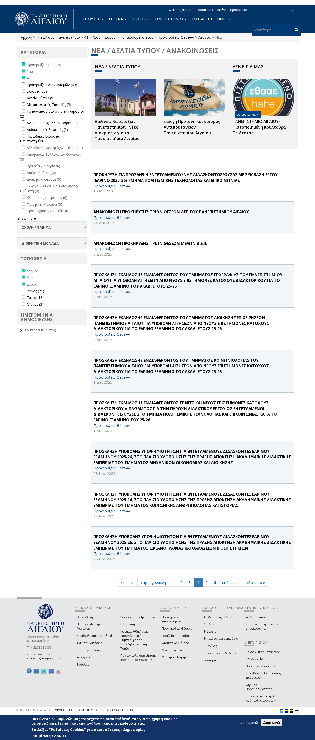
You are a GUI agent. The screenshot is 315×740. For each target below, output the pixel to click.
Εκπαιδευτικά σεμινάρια (221, 639)
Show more (26, 218)
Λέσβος (204, 37)
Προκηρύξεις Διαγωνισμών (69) (52, 84)
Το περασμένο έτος (136, 37)
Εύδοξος (83, 664)
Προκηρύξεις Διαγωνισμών (171, 619)
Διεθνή (222, 10)
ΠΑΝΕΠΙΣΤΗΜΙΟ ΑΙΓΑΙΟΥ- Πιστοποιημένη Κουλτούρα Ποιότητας (259, 127)
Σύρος (110, 37)
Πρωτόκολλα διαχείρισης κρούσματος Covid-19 (138, 658)
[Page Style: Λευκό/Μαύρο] (292, 711)
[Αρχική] (44, 19)
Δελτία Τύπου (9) (40, 98)
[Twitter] (44, 671)
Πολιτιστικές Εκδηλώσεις (221, 653)
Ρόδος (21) (35, 291)
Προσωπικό (238, 10)
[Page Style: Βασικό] (282, 711)
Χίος (96, 37)
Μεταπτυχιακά (172, 650)
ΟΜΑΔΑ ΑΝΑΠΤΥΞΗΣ (120, 710)
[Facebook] (36, 671)
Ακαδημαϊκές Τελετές (218, 617)
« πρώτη (127, 582)
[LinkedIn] (51, 671)
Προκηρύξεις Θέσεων (176, 37)
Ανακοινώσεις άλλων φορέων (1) (53, 122)
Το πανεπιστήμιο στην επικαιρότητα (262, 626)
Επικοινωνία (254, 659)
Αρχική (26, 37)
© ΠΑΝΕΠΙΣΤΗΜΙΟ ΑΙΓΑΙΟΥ (33, 710)
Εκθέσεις (210, 631)
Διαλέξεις (210, 624)
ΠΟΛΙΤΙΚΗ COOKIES (89, 710)
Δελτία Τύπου (256, 617)
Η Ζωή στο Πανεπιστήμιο (58, 37)
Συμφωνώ (249, 722)
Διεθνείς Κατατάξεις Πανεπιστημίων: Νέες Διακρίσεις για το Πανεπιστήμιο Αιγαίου (117, 130)
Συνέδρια (210, 660)
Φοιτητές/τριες (179, 10)
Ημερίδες (210, 646)
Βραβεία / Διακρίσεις (177, 636)
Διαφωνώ (271, 723)
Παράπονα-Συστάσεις (261, 666)
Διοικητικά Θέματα (175, 643)
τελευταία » (255, 582)
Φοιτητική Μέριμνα (175, 657)
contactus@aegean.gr (43, 658)
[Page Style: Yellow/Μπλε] (287, 711)
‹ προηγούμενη (153, 582)
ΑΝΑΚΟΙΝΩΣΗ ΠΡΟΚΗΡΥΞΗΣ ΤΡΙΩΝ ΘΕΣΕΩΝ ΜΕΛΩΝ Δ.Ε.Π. (150, 243)
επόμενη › (230, 582)
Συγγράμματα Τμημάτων (137, 617)
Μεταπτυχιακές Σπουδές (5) (49, 104)
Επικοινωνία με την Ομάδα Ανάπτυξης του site (264, 698)
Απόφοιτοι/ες (203, 10)
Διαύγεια (83, 657)
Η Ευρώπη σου (131, 624)
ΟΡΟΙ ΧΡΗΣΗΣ (64, 710)
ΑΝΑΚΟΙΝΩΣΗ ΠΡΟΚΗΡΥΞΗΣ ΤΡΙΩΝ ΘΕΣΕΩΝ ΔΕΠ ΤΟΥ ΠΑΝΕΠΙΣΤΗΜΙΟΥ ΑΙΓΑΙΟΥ (171, 212)
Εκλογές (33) (37, 91)
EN (291, 9)
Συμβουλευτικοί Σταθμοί (94, 636)
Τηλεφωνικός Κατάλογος (263, 652)
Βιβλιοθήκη (85, 617)
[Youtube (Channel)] (58, 671)
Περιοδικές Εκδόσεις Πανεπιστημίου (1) (40, 138)
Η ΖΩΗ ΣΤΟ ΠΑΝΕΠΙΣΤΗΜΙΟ (157, 19)
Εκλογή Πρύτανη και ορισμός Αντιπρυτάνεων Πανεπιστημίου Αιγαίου (192, 127)
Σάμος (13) (35, 297)
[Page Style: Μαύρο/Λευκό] (297, 711)
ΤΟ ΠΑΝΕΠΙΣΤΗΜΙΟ (209, 19)
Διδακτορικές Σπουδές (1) (47, 129)
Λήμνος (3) (35, 304)
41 (86, 37)
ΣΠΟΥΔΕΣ (91, 19)
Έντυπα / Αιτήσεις (89, 643)
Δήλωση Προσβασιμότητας (259, 687)
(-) (22, 330)
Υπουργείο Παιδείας (91, 650)
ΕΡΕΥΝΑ (116, 19)
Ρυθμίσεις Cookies (49, 735)
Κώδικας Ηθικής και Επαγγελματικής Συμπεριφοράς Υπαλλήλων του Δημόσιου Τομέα (139, 640)
